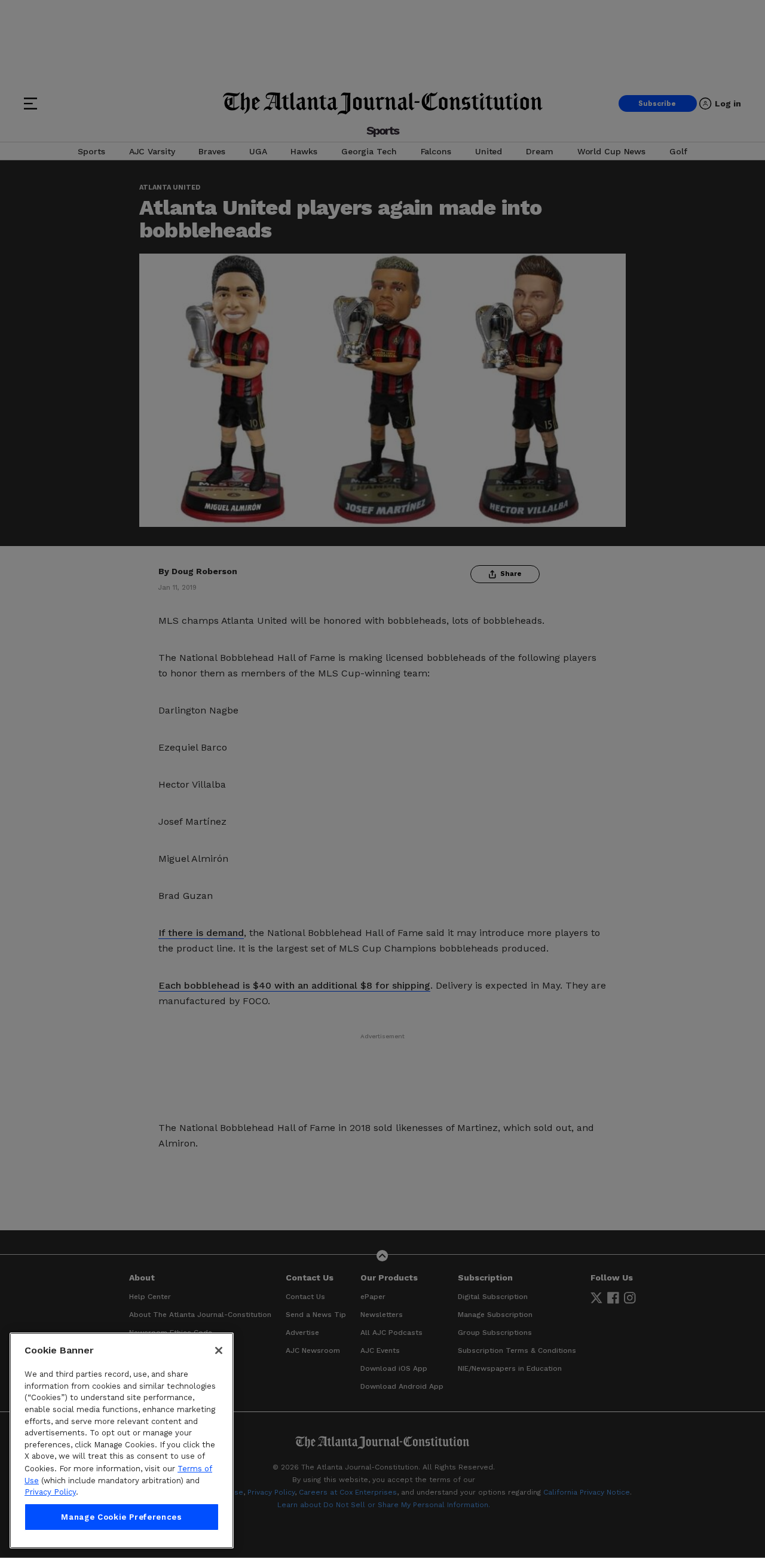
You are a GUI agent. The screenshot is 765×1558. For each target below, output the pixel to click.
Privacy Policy (50, 1491)
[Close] (219, 1350)
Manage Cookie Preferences (121, 1517)
